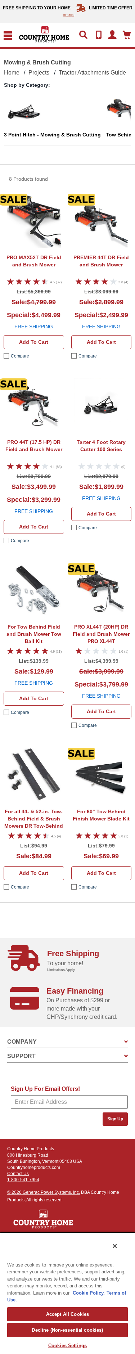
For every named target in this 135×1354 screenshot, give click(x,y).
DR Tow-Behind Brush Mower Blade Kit (33, 820)
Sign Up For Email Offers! (45, 1089)
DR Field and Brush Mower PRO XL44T (101, 634)
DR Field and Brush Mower (33, 261)
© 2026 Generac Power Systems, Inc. (43, 1192)
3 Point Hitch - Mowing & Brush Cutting (52, 135)
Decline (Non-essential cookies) (67, 1330)
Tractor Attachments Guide (92, 72)
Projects (38, 72)
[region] (67, 1293)
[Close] (115, 1246)
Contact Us (18, 1173)
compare (20, 356)
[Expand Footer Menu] (126, 1042)
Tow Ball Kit (33, 634)
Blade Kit (101, 815)
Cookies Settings (67, 1345)
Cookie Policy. (89, 1293)
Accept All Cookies (67, 1314)
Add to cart (33, 342)
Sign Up (115, 1118)
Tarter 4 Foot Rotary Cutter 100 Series (101, 445)
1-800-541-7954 (23, 1179)
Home (11, 72)
